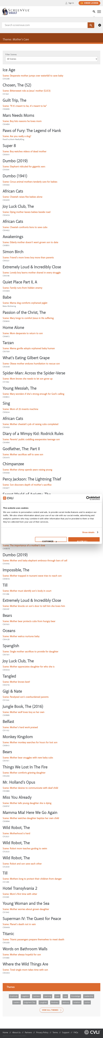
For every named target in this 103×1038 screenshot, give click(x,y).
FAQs (76, 1032)
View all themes (50, 1010)
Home (5, 1032)
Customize (47, 541)
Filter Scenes (11, 54)
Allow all (82, 541)
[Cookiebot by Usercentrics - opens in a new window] (88, 498)
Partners (28, 1032)
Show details (88, 532)
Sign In (71, 3)
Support (65, 1032)
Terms (55, 1032)
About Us (16, 1032)
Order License (91, 3)
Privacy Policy (42, 1032)
